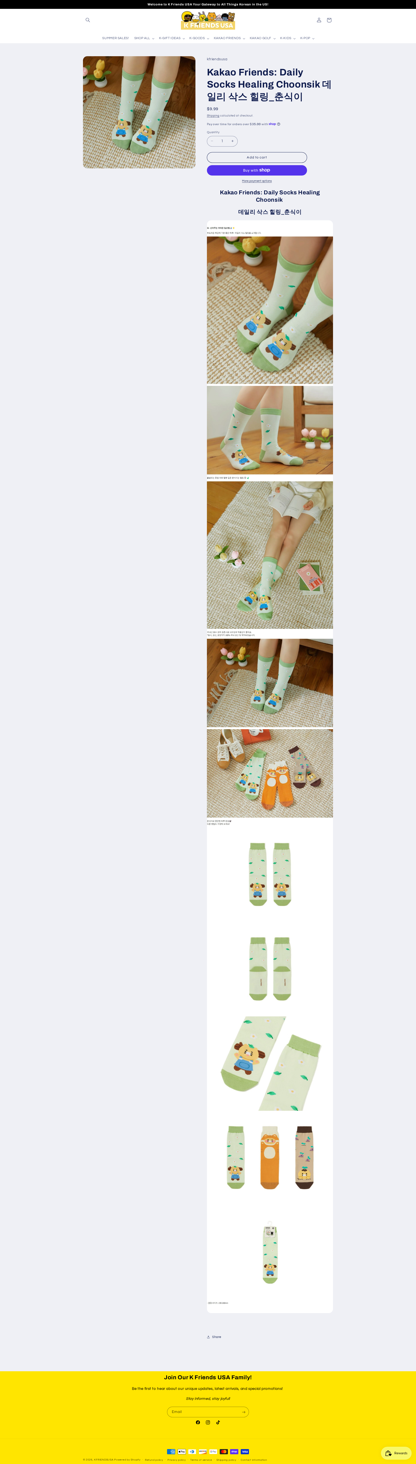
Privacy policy (176, 1460)
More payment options (257, 180)
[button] (88, 20)
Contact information (254, 1460)
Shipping (213, 115)
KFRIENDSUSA (103, 1460)
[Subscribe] (244, 1412)
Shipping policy (226, 1460)
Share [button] (216, 1336)
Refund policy (154, 1460)
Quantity (213, 132)
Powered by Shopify (127, 1460)
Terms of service (201, 1460)
